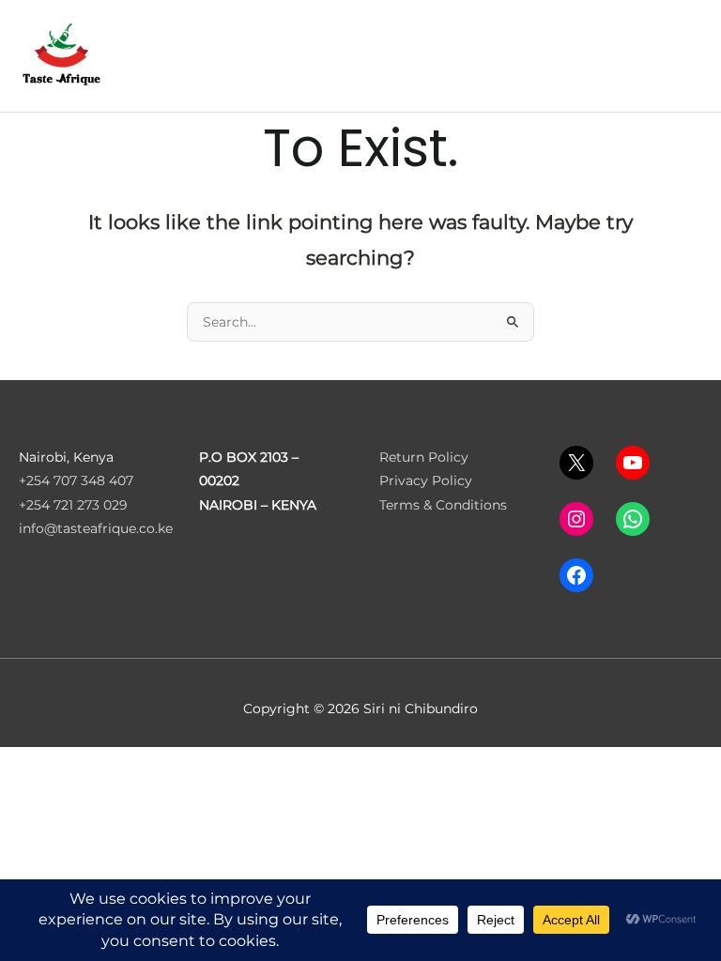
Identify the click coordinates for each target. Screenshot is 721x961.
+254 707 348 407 (76, 480)
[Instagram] (576, 519)
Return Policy (423, 457)
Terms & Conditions (443, 504)
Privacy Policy (425, 480)
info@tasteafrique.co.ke (96, 528)
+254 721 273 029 (73, 504)
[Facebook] (576, 575)
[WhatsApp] (633, 519)
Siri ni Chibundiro (161, 49)
